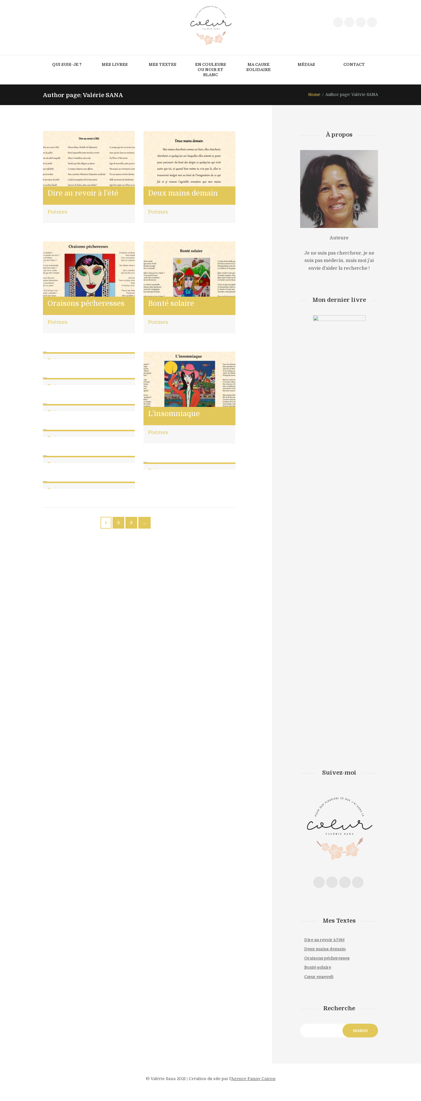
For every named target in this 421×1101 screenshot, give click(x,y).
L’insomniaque (174, 413)
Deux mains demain (183, 193)
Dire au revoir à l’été (83, 193)
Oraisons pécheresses (86, 303)
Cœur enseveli (318, 976)
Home (314, 94)
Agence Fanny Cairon (253, 1078)
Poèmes (58, 212)
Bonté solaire (171, 303)
